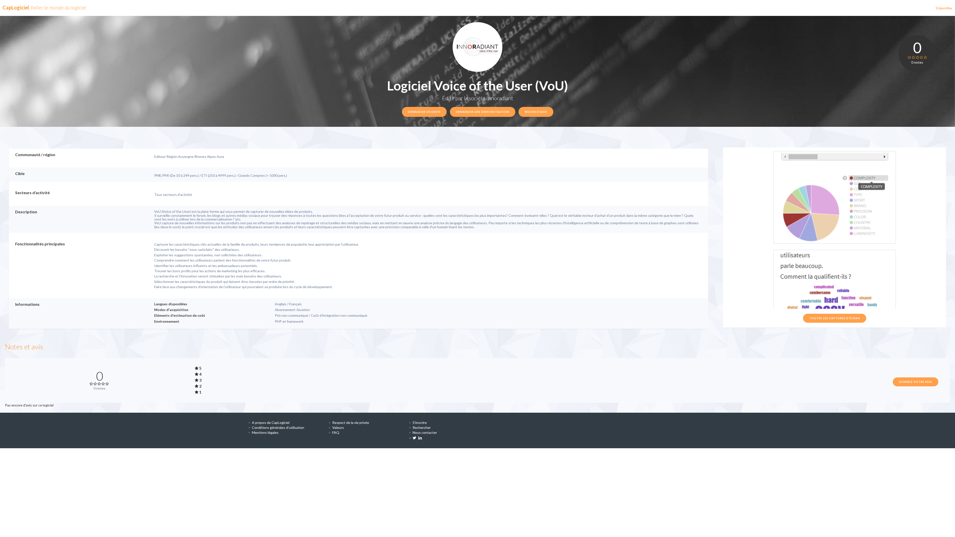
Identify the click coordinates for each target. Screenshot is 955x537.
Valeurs (338, 427)
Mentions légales (265, 432)
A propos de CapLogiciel (270, 422)
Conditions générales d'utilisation (278, 427)
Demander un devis (424, 111)
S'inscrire (420, 422)
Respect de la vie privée (350, 422)
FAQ (335, 432)
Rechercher (422, 427)
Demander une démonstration (482, 111)
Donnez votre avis (915, 381)
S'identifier (944, 8)
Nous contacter (425, 432)
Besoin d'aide (536, 111)
